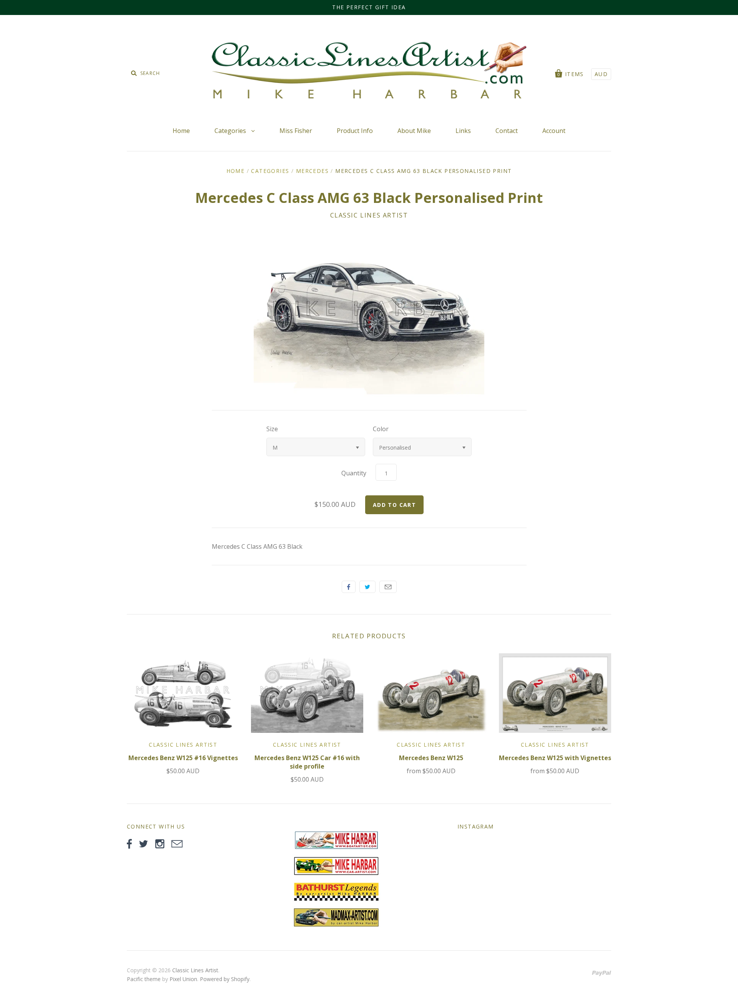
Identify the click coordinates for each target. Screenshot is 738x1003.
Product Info (355, 130)
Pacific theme (144, 979)
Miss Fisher (295, 130)
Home (181, 130)
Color (381, 429)
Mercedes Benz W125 (431, 758)
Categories (231, 130)
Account (553, 130)
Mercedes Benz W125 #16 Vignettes (183, 758)
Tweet (367, 587)
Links (463, 130)
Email (388, 587)
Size (272, 429)
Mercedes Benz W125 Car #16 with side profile (307, 762)
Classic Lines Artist (369, 215)
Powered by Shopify (224, 979)
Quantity (353, 473)
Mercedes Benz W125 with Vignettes (555, 758)
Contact (506, 130)
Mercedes (312, 170)
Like (349, 587)
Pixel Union (183, 979)
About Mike (414, 130)
